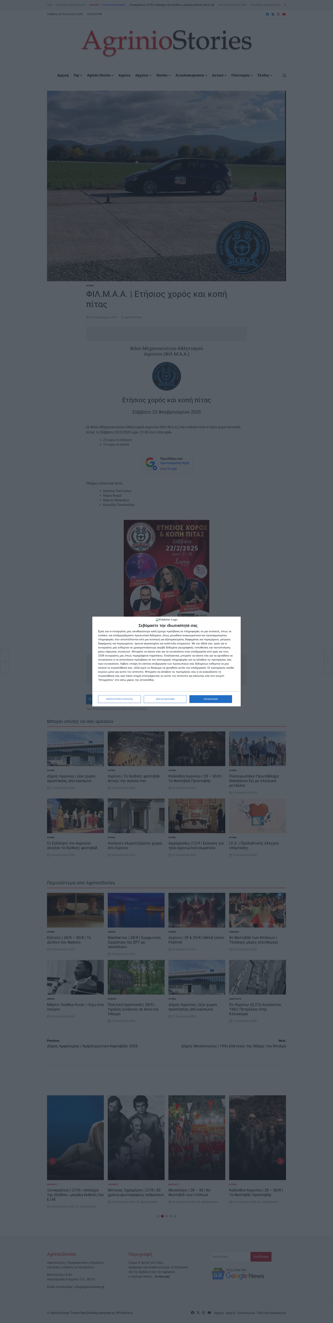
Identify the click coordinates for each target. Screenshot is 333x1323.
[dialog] (166, 661)
